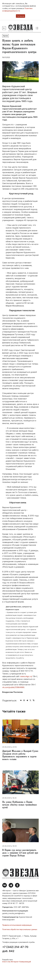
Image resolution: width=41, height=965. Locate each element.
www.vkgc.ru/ (26, 676)
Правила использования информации (17, 925)
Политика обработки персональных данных (19, 929)
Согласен (20, 16)
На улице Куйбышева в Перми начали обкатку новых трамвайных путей (19, 805)
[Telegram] (27, 700)
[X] (30, 700)
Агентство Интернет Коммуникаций (16, 962)
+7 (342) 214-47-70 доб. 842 (15, 949)
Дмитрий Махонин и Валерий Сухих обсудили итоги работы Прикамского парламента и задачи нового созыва (20, 755)
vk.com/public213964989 (13, 687)
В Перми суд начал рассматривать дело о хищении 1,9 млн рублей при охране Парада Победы (20, 853)
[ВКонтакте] (20, 700)
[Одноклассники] (24, 700)
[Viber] (33, 700)
